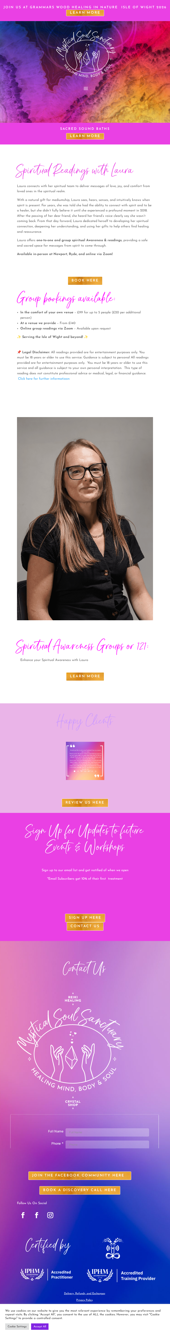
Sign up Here (85, 918)
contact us (85, 926)
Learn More (85, 136)
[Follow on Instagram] (50, 1215)
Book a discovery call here (80, 1190)
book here (85, 280)
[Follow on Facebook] (23, 1215)
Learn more (85, 12)
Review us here (85, 802)
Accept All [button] (40, 1326)
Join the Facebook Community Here (78, 1175)
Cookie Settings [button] (17, 1326)
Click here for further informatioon (44, 379)
